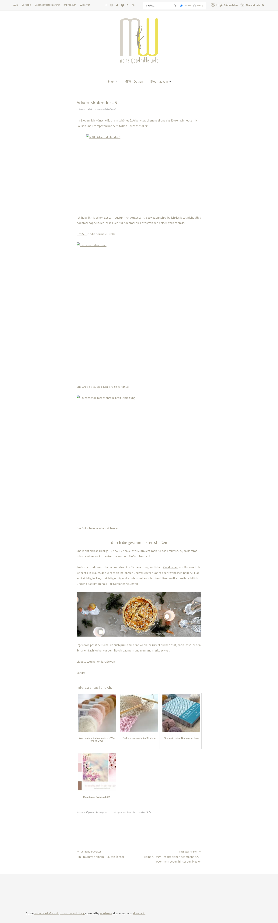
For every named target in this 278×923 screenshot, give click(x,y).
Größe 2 (87, 386)
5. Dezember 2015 (84, 108)
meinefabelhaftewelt (107, 108)
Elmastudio (139, 913)
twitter (117, 5)
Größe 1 (82, 234)
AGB (15, 4)
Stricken (141, 812)
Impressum (70, 4)
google (128, 5)
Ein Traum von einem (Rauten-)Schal (100, 854)
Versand (26, 4)
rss (133, 5)
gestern (109, 217)
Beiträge (200, 5)
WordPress (106, 913)
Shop (135, 812)
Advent (128, 812)
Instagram (111, 5)
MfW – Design (134, 81)
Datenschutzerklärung (47, 4)
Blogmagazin (159, 81)
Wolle (148, 812)
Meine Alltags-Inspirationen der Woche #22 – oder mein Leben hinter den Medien (172, 856)
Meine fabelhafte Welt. (46, 913)
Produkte (187, 5)
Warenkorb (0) (255, 5)
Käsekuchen (170, 567)
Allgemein (90, 812)
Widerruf (85, 4)
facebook (106, 5)
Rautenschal (135, 126)
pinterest (122, 5)
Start (110, 81)
